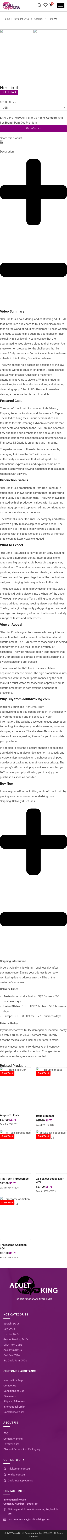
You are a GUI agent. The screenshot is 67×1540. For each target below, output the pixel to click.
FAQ (5, 1433)
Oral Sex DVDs (11, 1355)
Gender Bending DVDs (16, 1339)
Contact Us (9, 1385)
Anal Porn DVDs (12, 1350)
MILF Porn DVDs (12, 1344)
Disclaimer (9, 1396)
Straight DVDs (11, 1323)
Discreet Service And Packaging (21, 1449)
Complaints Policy (13, 1412)
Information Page (13, 1380)
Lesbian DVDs (11, 1334)
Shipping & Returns (14, 1401)
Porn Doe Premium (25, 122)
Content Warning (13, 1438)
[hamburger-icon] (60, 5)
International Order (14, 1406)
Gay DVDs (9, 1328)
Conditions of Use (13, 1390)
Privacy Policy (11, 1444)
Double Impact (45, 1116)
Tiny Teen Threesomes (14, 1178)
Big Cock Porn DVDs (15, 1360)
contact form (40, 1035)
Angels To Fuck (9, 1115)
